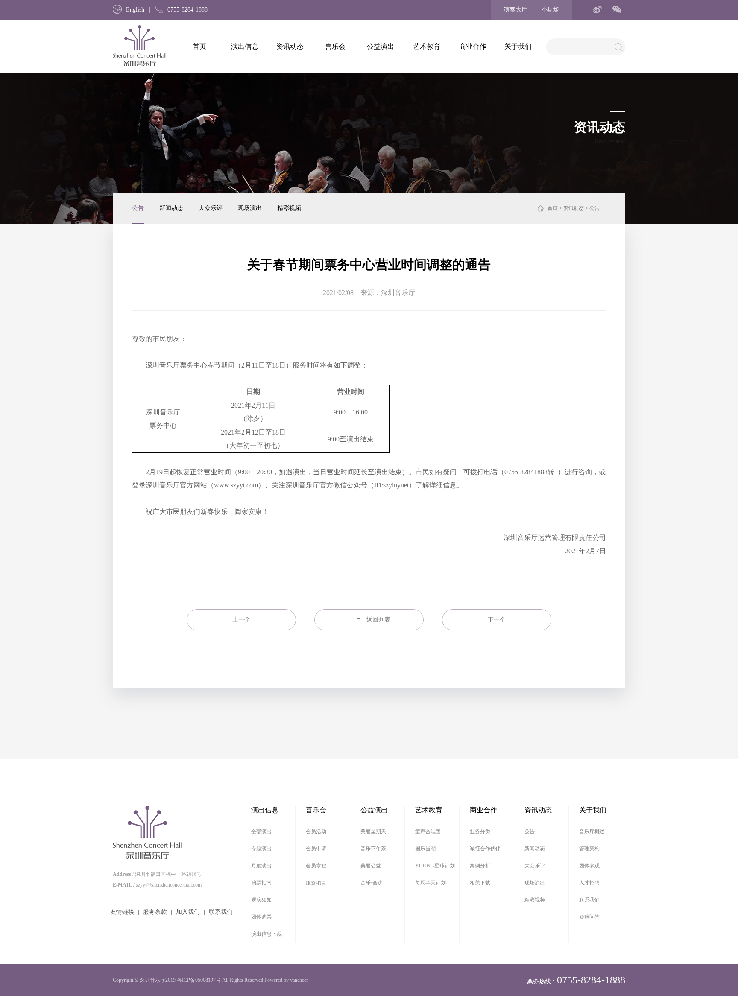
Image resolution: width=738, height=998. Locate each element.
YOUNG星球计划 (435, 866)
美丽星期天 (373, 832)
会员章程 (316, 866)
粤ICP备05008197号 (199, 980)
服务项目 (316, 883)
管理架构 (589, 849)
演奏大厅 (515, 9)
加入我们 (188, 912)
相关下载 (480, 883)
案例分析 (480, 866)
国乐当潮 (425, 849)
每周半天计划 (430, 883)
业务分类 (480, 832)
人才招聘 (589, 883)
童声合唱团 (428, 832)
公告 (138, 208)
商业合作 (472, 46)
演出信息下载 (266, 934)
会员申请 (316, 849)
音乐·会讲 (371, 883)
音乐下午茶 (373, 849)
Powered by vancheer (286, 980)
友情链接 (122, 912)
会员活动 (316, 832)
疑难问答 (589, 917)
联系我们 (221, 912)
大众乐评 (211, 208)
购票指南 (261, 883)
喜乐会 (335, 46)
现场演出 (250, 208)
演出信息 (244, 46)
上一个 (241, 619)
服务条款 (155, 912)
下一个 (497, 619)
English (135, 9)
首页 (199, 46)
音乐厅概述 (592, 832)
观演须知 (261, 900)
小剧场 (550, 9)
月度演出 (261, 866)
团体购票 (261, 917)
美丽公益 (370, 866)
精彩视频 (289, 208)
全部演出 (261, 832)
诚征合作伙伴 (485, 849)
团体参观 (589, 866)
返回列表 (378, 619)
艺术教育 (426, 46)
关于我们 (518, 46)
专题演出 (261, 849)
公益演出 (380, 46)
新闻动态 (171, 208)
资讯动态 (290, 46)
